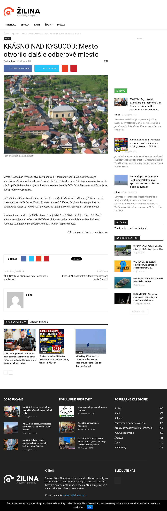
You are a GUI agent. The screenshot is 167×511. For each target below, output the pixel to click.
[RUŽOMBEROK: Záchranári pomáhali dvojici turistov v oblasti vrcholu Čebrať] (122, 298)
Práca (61, 24)
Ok (89, 507)
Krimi (37, 24)
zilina (12, 61)
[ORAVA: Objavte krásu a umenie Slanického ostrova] (122, 282)
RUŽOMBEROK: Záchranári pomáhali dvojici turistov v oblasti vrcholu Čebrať (145, 297)
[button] (159, 25)
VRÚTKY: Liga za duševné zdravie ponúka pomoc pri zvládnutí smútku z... (145, 265)
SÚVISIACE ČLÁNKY (16, 322)
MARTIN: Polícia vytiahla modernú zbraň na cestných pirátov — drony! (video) (35, 443)
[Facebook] (117, 480)
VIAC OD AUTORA (39, 322)
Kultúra (118, 418)
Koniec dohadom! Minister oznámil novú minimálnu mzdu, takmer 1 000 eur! (54, 359)
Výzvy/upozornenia (124, 432)
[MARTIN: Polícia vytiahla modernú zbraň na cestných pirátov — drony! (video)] (11, 444)
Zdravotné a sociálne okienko (130, 422)
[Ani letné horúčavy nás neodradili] (67, 427)
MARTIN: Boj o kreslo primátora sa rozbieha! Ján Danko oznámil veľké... (37, 410)
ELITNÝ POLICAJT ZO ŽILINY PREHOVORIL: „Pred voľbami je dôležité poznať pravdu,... (92, 442)
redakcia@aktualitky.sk (75, 495)
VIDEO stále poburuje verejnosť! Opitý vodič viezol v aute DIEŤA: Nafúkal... (37, 427)
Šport (49, 24)
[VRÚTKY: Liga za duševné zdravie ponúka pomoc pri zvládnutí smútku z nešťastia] (122, 266)
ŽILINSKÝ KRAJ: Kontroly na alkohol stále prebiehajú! (26, 278)
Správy (25, 24)
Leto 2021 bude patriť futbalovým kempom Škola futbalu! (85, 278)
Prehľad (11, 24)
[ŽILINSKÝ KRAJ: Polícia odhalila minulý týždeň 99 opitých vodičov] (122, 250)
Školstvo (118, 437)
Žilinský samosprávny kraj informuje (133, 427)
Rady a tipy (120, 447)
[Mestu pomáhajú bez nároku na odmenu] (66, 411)
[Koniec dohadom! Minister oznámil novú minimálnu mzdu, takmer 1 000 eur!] (55, 341)
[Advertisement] (104, 12)
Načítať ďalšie (138, 311)
